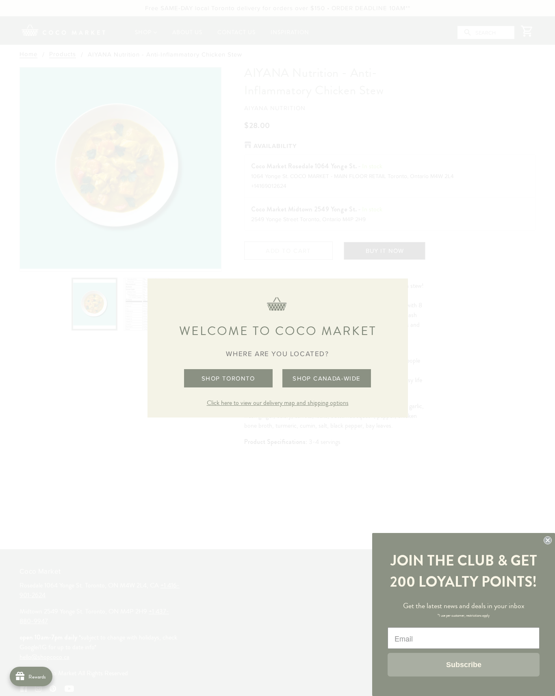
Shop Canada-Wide (326, 378)
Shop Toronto (228, 378)
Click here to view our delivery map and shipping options (278, 402)
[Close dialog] (548, 540)
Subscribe (463, 665)
